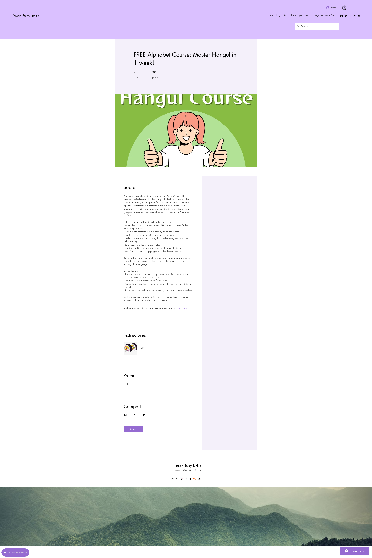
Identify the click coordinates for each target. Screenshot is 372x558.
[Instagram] (341, 15)
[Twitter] (345, 15)
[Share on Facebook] (125, 415)
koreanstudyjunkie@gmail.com (187, 470)
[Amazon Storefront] (199, 478)
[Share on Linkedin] (144, 415)
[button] (344, 7)
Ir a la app (182, 308)
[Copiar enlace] (153, 415)
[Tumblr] (358, 15)
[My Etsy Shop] (194, 478)
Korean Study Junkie (25, 16)
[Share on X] (134, 415)
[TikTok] (181, 478)
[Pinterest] (354, 15)
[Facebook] (350, 15)
